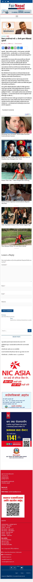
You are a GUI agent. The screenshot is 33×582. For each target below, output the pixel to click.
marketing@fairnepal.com (8, 561)
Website (3, 301)
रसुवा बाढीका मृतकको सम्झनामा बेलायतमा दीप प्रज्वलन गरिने (13, 342)
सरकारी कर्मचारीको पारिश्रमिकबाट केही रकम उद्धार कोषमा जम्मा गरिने (15, 351)
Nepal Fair (9, 576)
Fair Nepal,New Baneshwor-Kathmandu (12, 552)
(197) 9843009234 (6, 554)
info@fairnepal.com (6, 557)
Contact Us (28, 572)
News (7, 36)
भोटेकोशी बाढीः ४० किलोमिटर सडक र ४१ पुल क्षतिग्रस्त (12, 354)
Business (3, 36)
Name (3, 285)
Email (3, 293)
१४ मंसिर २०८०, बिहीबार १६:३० (7, 43)
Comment (4, 264)
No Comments (19, 43)
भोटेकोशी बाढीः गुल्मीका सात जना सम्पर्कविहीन (10, 349)
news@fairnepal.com (7, 559)
